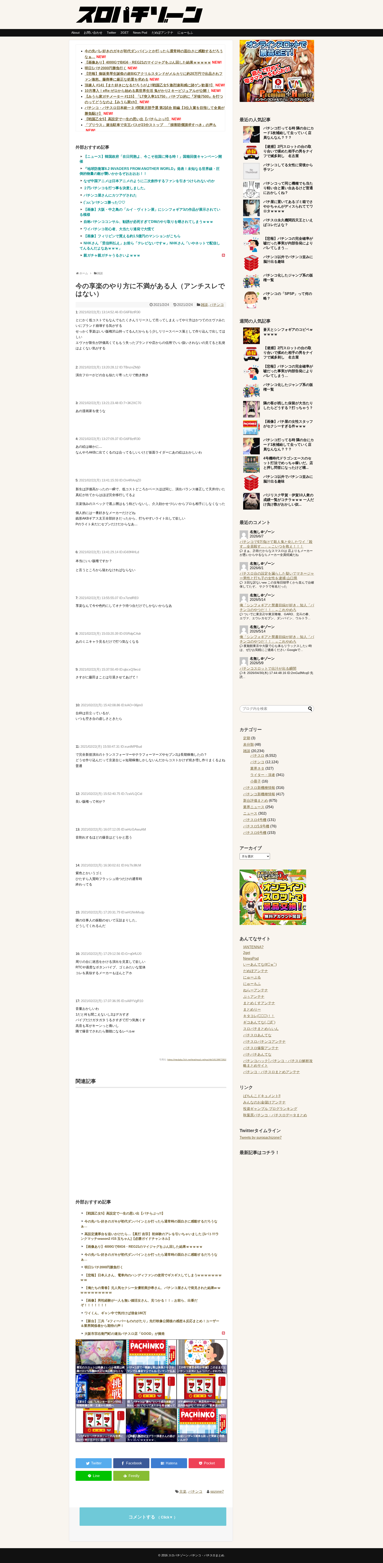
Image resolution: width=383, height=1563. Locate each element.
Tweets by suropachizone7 (261, 1137)
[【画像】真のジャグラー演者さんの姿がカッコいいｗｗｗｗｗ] (151, 1425)
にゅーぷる (252, 977)
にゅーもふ (185, 32)
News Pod (140, 32)
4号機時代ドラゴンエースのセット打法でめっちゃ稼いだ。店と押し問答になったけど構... (288, 462)
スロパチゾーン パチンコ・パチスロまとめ (196, 1555)
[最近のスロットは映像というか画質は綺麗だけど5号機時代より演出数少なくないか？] (101, 1356)
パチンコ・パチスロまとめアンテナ (271, 1072)
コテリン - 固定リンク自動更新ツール (79, 1342)
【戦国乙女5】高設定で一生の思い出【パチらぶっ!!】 (127, 119)
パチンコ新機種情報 (259, 794)
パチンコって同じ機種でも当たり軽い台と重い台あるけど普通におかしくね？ (288, 188)
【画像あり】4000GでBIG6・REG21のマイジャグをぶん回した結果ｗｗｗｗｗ (148, 62)
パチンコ (217, 305)
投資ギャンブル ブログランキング (270, 1109)
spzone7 (217, 1491)
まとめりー (252, 1009)
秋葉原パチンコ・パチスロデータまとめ (275, 1115)
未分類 (248, 744)
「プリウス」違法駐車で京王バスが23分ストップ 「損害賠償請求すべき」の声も (150, 125)
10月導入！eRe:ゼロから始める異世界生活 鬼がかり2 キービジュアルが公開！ (147, 91)
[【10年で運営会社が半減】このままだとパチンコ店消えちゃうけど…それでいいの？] (202, 1356)
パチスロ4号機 (254, 820)
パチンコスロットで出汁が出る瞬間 (268, 668)
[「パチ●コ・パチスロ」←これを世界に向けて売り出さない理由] (101, 1425)
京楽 (182, 1491)
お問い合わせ (93, 32)
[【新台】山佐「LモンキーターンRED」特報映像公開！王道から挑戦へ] (101, 1390)
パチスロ (257, 755)
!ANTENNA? (253, 947)
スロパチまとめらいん (261, 1029)
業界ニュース (253, 807)
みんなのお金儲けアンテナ (264, 1102)
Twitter (111, 32)
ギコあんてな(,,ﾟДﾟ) (259, 1022)
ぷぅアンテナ (253, 997)
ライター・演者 (262, 775)
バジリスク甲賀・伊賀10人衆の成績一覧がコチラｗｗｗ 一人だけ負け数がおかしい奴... (288, 499)
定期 (246, 738)
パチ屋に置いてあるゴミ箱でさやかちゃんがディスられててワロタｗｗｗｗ (288, 206)
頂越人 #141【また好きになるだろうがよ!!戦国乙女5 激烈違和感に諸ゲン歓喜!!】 (149, 85)
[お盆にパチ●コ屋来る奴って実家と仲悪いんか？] (202, 1425)
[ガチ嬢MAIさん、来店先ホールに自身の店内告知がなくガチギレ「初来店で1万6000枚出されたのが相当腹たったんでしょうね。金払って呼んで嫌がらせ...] (202, 1390)
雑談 (204, 305)
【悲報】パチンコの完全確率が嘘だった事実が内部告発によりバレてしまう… (288, 243)
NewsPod (251, 958)
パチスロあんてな (257, 1035)
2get (246, 953)
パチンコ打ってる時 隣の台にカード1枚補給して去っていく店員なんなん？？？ (288, 132)
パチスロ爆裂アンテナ (261, 1048)
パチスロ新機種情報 (259, 788)
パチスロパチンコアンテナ (264, 1041)
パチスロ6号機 (254, 833)
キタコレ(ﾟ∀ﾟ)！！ (259, 1016)
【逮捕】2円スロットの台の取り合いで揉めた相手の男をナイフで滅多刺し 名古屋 (288, 151)
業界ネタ (257, 768)
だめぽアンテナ (162, 32)
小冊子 (255, 781)
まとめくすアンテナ (259, 1003)
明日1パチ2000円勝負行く (106, 68)
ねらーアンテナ (255, 990)
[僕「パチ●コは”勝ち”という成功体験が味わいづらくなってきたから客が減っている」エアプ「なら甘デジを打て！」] (151, 1390)
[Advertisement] (151, 1137)
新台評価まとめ (255, 800)
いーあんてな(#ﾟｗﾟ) (260, 964)
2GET (125, 32)
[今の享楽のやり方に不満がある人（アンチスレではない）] (169, 1463)
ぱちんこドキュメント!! (261, 1096)
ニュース (250, 813)
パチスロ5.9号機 (256, 826)
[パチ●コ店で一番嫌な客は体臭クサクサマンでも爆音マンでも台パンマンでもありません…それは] (151, 1356)
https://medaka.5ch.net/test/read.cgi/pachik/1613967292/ (196, 1059)
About (75, 32)
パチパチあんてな (257, 1054)
